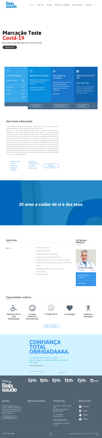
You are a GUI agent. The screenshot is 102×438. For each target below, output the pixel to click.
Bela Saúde (11, 433)
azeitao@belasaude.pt (60, 420)
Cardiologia (13, 166)
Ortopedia (32, 166)
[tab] (86, 252)
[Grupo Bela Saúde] (15, 5)
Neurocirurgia (33, 168)
